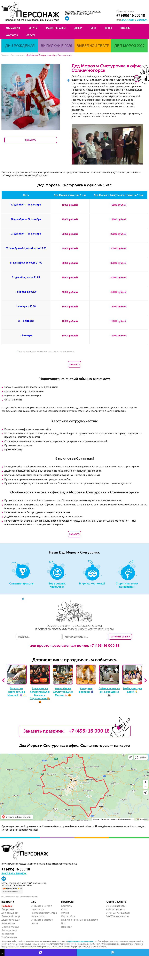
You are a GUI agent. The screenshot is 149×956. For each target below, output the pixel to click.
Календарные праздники (9, 931)
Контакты (12, 35)
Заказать (74, 364)
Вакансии (66, 926)
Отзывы (125, 28)
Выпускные (7, 909)
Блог (93, 28)
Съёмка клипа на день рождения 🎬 (109, 692)
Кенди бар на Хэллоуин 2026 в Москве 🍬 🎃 (63, 692)
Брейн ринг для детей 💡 (132, 690)
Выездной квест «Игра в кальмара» (44, 914)
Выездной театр (10, 916)
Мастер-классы (56, 28)
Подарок (6, 906)
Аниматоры (13, 28)
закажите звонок (134, 19)
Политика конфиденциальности (79, 919)
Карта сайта (68, 916)
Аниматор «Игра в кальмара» (41, 907)
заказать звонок (13, 873)
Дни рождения (9, 912)
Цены (108, 28)
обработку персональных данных (80, 941)
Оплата (30, 35)
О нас (64, 909)
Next (145, 680)
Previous (3, 680)
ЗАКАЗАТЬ (30, 140)
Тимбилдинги (9, 937)
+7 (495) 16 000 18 (130, 15)
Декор (78, 28)
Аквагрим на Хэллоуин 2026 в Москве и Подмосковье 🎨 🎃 (40, 695)
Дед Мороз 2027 (10, 919)
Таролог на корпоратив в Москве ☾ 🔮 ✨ (16, 692)
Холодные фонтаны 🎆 (86, 690)
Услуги (33, 28)
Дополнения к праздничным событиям (74, 659)
